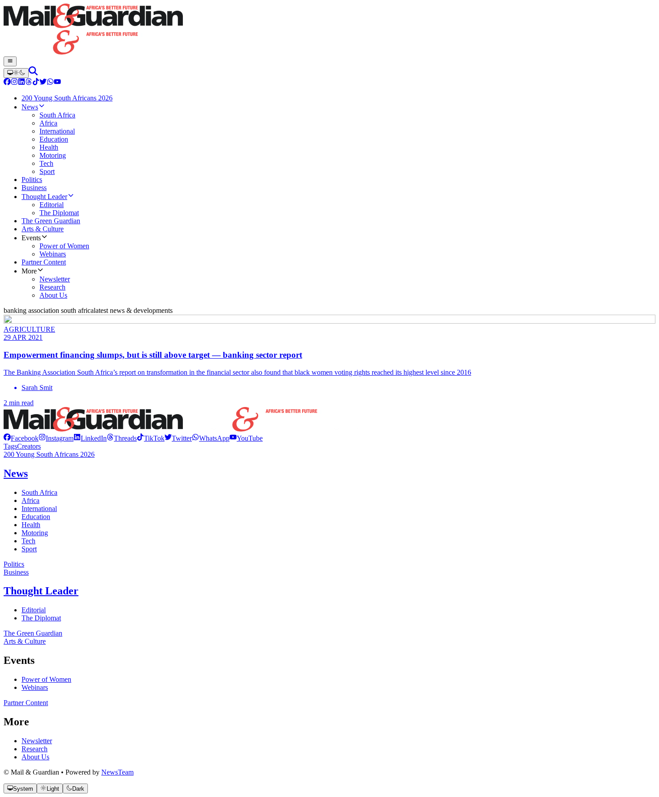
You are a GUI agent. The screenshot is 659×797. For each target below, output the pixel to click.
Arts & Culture (25, 641)
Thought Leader (41, 591)
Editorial (34, 610)
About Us (35, 757)
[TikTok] (35, 83)
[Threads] (28, 83)
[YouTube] (57, 83)
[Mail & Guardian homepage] (329, 30)
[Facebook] (7, 83)
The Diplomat (41, 618)
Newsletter (37, 741)
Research (35, 749)
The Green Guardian (33, 633)
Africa (30, 500)
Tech (28, 541)
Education (36, 516)
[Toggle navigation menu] (10, 61)
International (39, 508)
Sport (29, 549)
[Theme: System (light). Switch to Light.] (16, 73)
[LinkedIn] (21, 83)
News (16, 473)
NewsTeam (117, 772)
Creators (29, 446)
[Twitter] (43, 83)
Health (31, 524)
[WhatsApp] (50, 83)
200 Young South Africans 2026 (49, 454)
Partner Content (26, 702)
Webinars (35, 687)
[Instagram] (14, 83)
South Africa (39, 492)
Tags (10, 446)
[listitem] (21, 438)
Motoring (35, 533)
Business (16, 572)
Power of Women (46, 679)
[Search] (33, 73)
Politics (14, 564)
